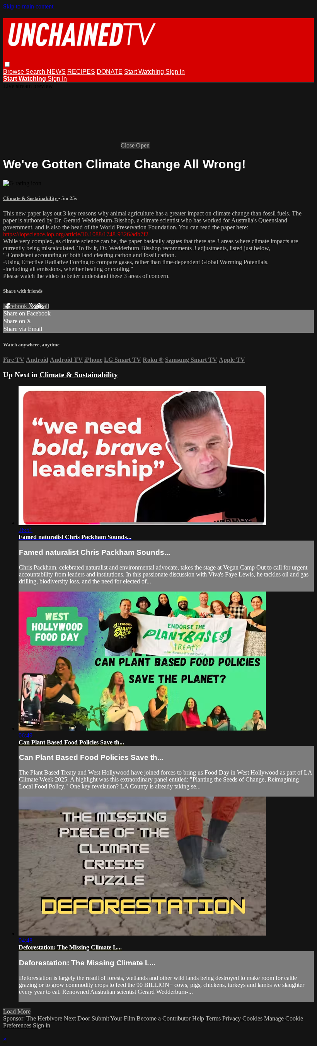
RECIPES (81, 71)
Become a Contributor (163, 1018)
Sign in (175, 71)
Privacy (232, 1018)
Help (199, 1018)
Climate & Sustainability (30, 198)
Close (128, 145)
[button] (7, 64)
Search (36, 71)
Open (143, 145)
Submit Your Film (113, 1018)
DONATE (110, 71)
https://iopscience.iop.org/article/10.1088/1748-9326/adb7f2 (75, 234)
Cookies (253, 1018)
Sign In (57, 78)
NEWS (56, 71)
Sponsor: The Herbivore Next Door (46, 1018)
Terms (214, 1018)
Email (42, 306)
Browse (14, 71)
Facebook (16, 306)
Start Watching (144, 71)
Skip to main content (28, 6)
